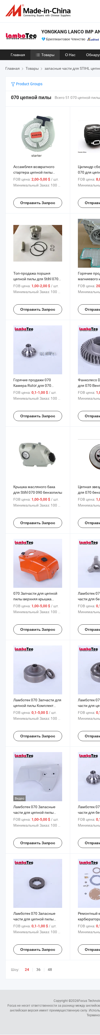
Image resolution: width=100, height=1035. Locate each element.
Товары (47, 54)
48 (50, 969)
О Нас (70, 54)
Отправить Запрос (37, 203)
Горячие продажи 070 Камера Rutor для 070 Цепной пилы (32, 385)
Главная (18, 54)
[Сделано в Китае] (39, 10)
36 (38, 969)
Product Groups (28, 83)
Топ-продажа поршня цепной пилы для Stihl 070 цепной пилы (35, 279)
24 (27, 969)
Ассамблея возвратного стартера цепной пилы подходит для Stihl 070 (33, 172)
